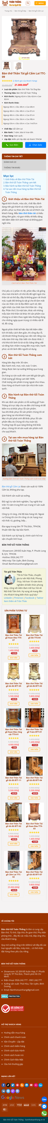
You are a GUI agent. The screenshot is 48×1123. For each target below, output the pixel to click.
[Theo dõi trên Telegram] (8, 1091)
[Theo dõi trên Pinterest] (17, 1085)
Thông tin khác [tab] (12, 167)
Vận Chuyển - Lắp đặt (14, 1041)
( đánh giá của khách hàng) (25, 81)
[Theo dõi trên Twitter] (13, 1085)
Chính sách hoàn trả (13, 1055)
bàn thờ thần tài (27, 213)
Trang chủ (8, 11)
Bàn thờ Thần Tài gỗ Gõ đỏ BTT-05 (13, 684)
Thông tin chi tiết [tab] (13, 156)
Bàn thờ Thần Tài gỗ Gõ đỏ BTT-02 (13, 824)
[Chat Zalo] (44, 1099)
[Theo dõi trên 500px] (40, 1085)
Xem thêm (13, 658)
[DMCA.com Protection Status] (10, 996)
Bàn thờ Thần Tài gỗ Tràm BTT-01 (34, 730)
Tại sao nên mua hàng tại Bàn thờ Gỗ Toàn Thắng (23, 191)
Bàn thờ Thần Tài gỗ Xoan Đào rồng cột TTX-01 (13, 732)
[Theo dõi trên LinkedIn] (27, 1085)
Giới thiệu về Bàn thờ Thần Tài (19, 179)
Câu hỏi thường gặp (13, 1064)
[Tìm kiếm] (28, 3)
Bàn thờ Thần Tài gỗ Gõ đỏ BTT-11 (13, 779)
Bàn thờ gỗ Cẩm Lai (36, 11)
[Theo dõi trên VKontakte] (3, 1091)
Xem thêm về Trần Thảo (15, 601)
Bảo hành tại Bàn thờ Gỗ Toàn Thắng (23, 185)
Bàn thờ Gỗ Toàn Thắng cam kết (20, 182)
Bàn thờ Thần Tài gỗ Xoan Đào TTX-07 (13, 637)
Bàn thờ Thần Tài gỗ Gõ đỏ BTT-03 (34, 684)
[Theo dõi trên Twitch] (13, 1091)
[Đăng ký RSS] (22, 1085)
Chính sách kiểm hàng (14, 1046)
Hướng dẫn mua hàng (14, 1032)
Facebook (30, 597)
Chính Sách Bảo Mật (13, 1059)
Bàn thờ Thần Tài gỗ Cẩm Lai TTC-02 (13, 874)
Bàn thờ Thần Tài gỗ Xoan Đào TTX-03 (34, 826)
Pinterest (19, 597)
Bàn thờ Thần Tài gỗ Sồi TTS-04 (34, 636)
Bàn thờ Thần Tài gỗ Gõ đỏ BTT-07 (34, 873)
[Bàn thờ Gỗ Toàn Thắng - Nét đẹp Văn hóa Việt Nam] (13, 3)
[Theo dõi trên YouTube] (31, 1085)
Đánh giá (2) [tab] (10, 162)
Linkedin (8, 597)
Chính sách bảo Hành (14, 1050)
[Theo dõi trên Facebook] (3, 1085)
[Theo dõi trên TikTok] (8, 1085)
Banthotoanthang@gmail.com (24, 989)
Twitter (40, 597)
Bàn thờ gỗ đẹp (20, 11)
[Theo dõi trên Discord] (17, 1091)
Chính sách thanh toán (15, 1037)
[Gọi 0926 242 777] (44, 1113)
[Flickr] (36, 1085)
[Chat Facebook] (44, 1106)
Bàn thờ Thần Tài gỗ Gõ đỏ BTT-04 (34, 779)
